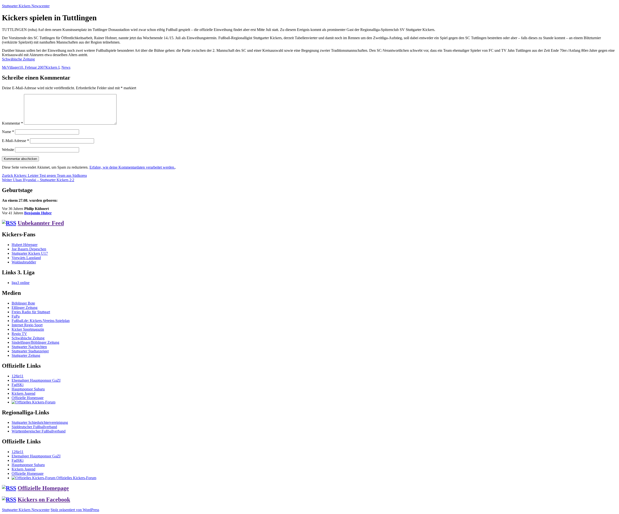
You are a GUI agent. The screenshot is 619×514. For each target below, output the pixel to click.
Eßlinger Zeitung (24, 307)
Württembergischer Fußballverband (39, 431)
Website (8, 150)
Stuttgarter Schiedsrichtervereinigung (40, 422)
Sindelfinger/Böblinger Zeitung (35, 342)
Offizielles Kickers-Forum (75, 478)
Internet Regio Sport (27, 325)
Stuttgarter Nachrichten (29, 347)
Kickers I (52, 67)
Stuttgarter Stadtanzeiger (30, 351)
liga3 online (20, 283)
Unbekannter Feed (41, 223)
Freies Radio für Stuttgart (31, 312)
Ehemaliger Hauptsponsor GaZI (36, 380)
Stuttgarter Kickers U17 (30, 253)
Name (8, 132)
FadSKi (17, 385)
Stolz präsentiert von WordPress (75, 510)
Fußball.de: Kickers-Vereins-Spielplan (41, 321)
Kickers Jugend (23, 393)
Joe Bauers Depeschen (29, 249)
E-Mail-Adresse (15, 141)
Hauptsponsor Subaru (28, 389)
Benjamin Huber (38, 213)
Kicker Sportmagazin (28, 329)
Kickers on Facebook (44, 499)
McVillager (10, 67)
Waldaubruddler (24, 262)
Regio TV (19, 334)
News (65, 67)
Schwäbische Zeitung (18, 59)
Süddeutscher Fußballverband (34, 427)
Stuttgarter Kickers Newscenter (26, 6)
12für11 (17, 376)
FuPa (16, 316)
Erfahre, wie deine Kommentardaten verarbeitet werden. (132, 167)
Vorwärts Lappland (26, 258)
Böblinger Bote (23, 303)
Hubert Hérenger (24, 245)
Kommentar (12, 123)
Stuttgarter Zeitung (26, 355)
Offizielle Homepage (28, 398)
